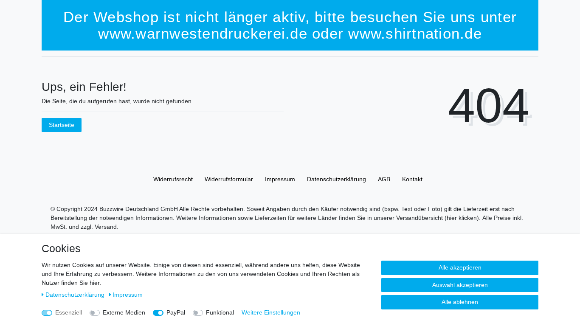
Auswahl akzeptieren (460, 284)
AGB (384, 179)
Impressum (280, 179)
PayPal (175, 312)
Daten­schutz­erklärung (336, 179)
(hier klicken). (463, 217)
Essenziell (68, 312)
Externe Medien (124, 312)
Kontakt (412, 179)
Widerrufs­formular (229, 179)
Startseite (61, 124)
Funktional (220, 312)
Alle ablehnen (460, 301)
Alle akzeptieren (460, 267)
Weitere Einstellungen (271, 312)
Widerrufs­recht (173, 179)
